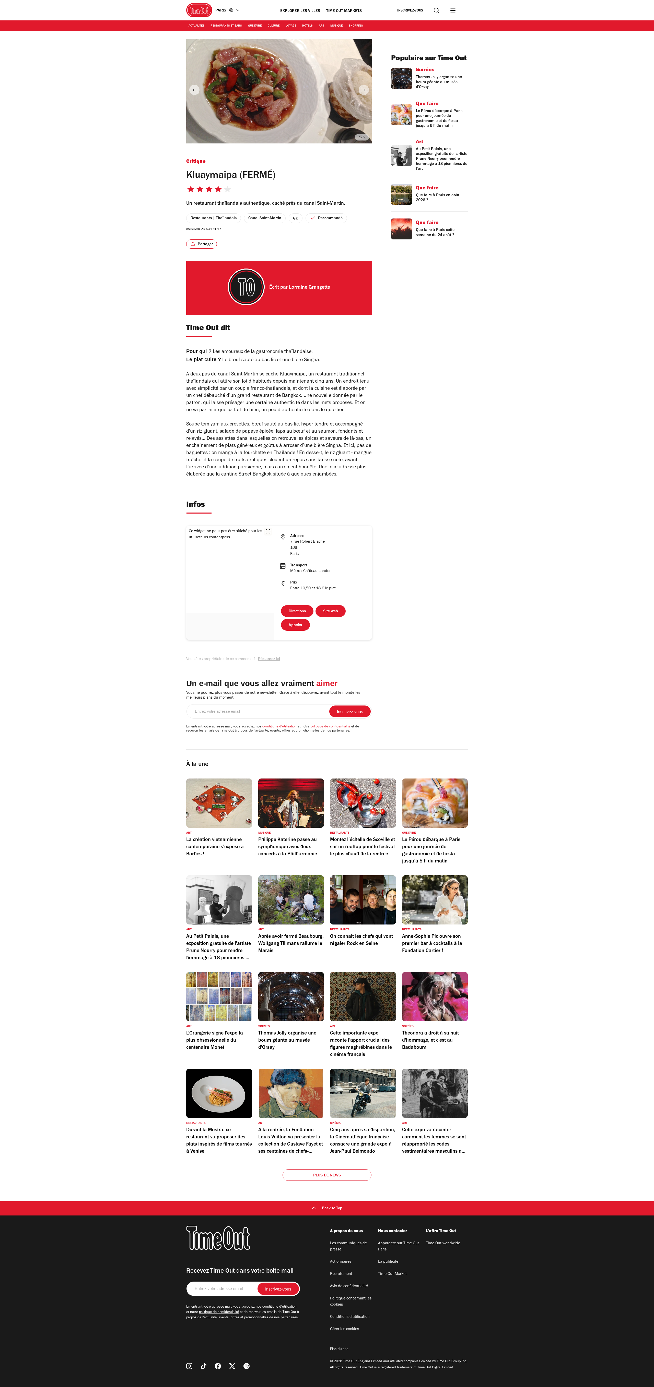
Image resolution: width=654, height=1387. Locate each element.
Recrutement (341, 1274)
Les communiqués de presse (348, 1247)
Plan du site (339, 1349)
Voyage (291, 26)
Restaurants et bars (226, 26)
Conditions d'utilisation (350, 1317)
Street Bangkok (255, 474)
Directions (297, 612)
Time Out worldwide (443, 1244)
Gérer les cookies (344, 1329)
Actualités (196, 26)
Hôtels (307, 26)
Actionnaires (340, 1262)
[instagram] (189, 1366)
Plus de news (327, 1176)
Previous (194, 90)
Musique (336, 26)
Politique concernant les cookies (350, 1302)
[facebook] (218, 1366)
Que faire (255, 26)
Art (321, 26)
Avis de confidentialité (349, 1286)
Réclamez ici (269, 659)
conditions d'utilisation (279, 727)
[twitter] (232, 1366)
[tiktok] (204, 1366)
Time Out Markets (344, 11)
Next (364, 90)
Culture (273, 26)
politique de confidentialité (330, 727)
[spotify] (246, 1366)
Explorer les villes (300, 11)
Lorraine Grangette (309, 287)
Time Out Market (392, 1274)
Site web (330, 612)
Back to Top (332, 1209)
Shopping (356, 26)
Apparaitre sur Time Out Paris (398, 1247)
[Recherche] (436, 10)
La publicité (388, 1262)
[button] (268, 532)
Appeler (295, 625)
